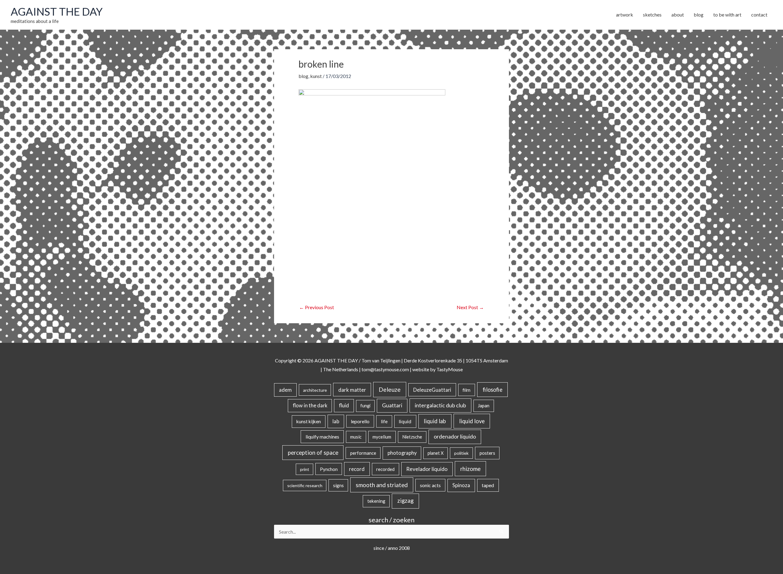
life (384, 421)
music (356, 436)
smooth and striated (382, 485)
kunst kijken (308, 421)
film (466, 390)
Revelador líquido (426, 469)
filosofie (493, 389)
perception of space (313, 452)
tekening (376, 501)
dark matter (352, 390)
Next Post (470, 307)
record (357, 469)
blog (303, 76)
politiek (461, 453)
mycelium (382, 436)
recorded (385, 469)
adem (285, 390)
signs (338, 485)
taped (488, 485)
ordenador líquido (455, 436)
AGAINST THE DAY (57, 11)
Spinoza (461, 485)
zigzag (405, 500)
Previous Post (316, 307)
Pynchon (329, 469)
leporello (360, 421)
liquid (405, 421)
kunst (316, 76)
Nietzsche (412, 436)
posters (487, 453)
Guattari (392, 405)
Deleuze (390, 389)
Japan (483, 405)
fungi (365, 405)
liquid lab (435, 421)
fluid (344, 405)
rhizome (470, 468)
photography (402, 453)
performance (363, 453)
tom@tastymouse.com (385, 369)
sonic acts (430, 485)
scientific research (304, 485)
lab (335, 421)
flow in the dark (310, 405)
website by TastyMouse (437, 369)
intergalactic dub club (440, 405)
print (304, 469)
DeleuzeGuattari (432, 390)
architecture (315, 390)
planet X (435, 453)
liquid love (472, 421)
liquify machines (322, 436)
